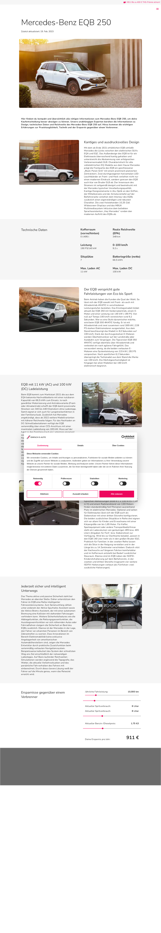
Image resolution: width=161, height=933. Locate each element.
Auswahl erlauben (80, 494)
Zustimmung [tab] (42, 445)
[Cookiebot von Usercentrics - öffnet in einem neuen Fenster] (123, 437)
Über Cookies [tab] (118, 445)
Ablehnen (44, 494)
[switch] (66, 484)
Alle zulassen (117, 494)
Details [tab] (80, 445)
